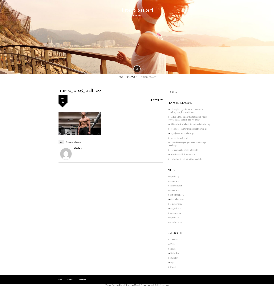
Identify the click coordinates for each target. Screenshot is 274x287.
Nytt (172, 262)
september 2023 (177, 194)
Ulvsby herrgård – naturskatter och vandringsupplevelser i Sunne (186, 111)
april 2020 (174, 217)
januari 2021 (175, 213)
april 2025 (174, 176)
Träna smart (137, 10)
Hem (120, 77)
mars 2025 (174, 181)
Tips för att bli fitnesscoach (183, 154)
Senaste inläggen (73, 142)
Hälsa (172, 248)
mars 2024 (174, 190)
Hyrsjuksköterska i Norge (182, 133)
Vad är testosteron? (179, 138)
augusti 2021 (175, 208)
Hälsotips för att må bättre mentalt (186, 159)
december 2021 (177, 199)
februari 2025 (176, 185)
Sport (173, 267)
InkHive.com (128, 285)
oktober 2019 (176, 222)
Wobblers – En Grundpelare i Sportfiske (189, 128)
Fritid (172, 244)
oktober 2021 (176, 204)
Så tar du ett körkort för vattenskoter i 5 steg (190, 124)
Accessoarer (176, 239)
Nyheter (174, 258)
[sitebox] (66, 153)
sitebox (158, 100)
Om (61, 142)
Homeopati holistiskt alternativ (184, 150)
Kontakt (131, 77)
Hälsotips (174, 253)
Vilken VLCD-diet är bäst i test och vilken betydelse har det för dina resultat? (188, 118)
